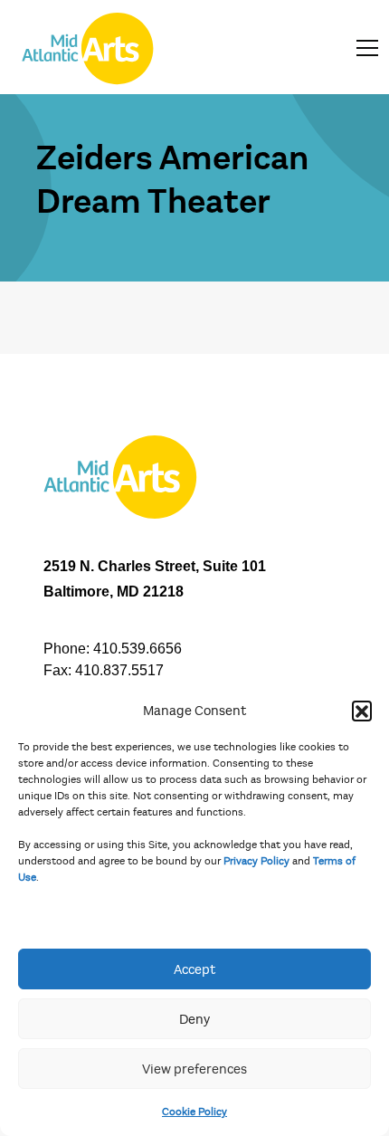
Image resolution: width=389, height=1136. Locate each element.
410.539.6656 (137, 648)
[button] (362, 711)
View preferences (194, 1069)
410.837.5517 (119, 670)
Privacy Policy (256, 860)
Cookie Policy (194, 1111)
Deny (194, 1019)
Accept (194, 969)
